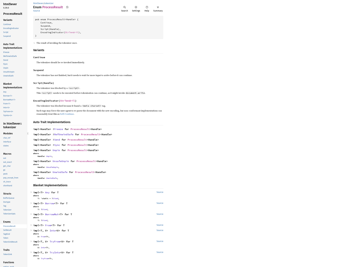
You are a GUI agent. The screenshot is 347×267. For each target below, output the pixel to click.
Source (36, 10)
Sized (55, 198)
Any (47, 192)
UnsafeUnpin (61, 161)
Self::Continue (67, 113)
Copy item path (67, 7)
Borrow (49, 203)
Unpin (56, 150)
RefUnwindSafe (63, 134)
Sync (57, 144)
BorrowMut (52, 214)
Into (53, 230)
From (48, 225)
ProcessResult (80, 129)
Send (57, 139)
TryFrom (55, 241)
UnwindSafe (60, 172)
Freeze (58, 129)
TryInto (55, 252)
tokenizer (49, 3)
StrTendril (71, 32)
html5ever (38, 3)
